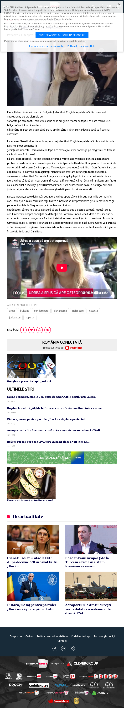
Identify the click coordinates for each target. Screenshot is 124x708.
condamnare (41, 310)
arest (12, 310)
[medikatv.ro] (78, 685)
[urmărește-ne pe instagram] (72, 648)
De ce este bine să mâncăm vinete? (30, 501)
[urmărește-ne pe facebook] (54, 648)
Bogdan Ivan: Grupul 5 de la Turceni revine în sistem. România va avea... (55, 408)
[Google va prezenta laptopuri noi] (31, 366)
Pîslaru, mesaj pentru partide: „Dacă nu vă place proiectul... (47, 419)
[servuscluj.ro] (58, 701)
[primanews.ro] (51, 676)
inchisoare (78, 310)
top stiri (30, 317)
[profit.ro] (15, 685)
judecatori (15, 317)
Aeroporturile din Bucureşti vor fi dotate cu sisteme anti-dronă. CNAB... (54, 430)
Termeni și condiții (104, 636)
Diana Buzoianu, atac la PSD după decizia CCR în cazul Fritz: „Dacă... (52, 397)
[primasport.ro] (98, 676)
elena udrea (60, 310)
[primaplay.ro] (69, 676)
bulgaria (24, 310)
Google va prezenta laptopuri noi (29, 381)
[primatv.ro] (8, 676)
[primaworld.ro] (81, 693)
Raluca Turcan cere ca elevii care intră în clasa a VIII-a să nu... (48, 442)
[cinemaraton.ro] (94, 685)
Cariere (29, 636)
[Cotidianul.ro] (39, 685)
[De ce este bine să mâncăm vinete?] (31, 483)
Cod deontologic (80, 636)
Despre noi (16, 636)
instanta (93, 310)
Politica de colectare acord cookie (46, 46)
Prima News (37, 663)
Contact (62, 641)
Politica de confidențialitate (52, 636)
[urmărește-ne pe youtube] (63, 648)
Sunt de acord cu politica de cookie (62, 35)
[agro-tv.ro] (100, 693)
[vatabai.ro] (76, 700)
